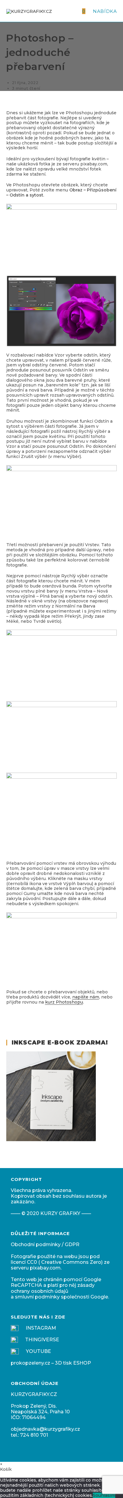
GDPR (72, 1244)
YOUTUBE (38, 1351)
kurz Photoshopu (64, 1002)
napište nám (85, 997)
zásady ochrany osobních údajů (53, 1288)
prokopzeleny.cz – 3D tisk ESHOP (51, 1363)
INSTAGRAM (41, 1328)
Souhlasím (104, 1495)
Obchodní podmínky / (38, 1244)
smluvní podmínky (37, 1297)
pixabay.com (45, 1268)
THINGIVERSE (42, 1339)
